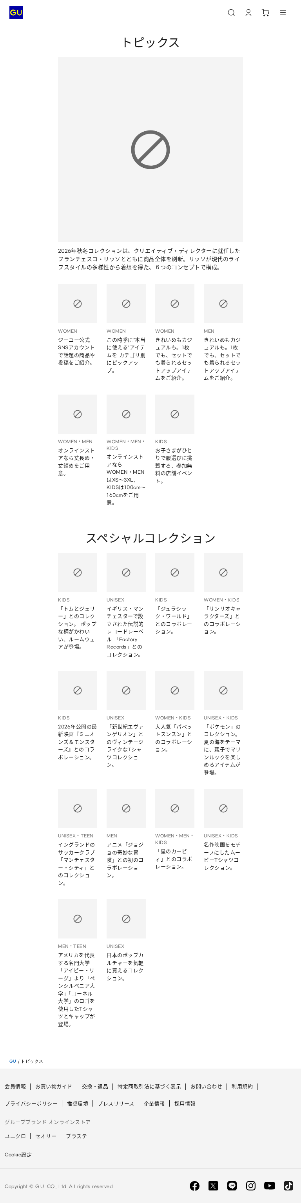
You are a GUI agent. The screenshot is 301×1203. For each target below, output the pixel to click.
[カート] (265, 12)
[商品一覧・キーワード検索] (283, 12)
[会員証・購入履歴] (248, 12)
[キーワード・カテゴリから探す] (231, 12)
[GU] (16, 12)
